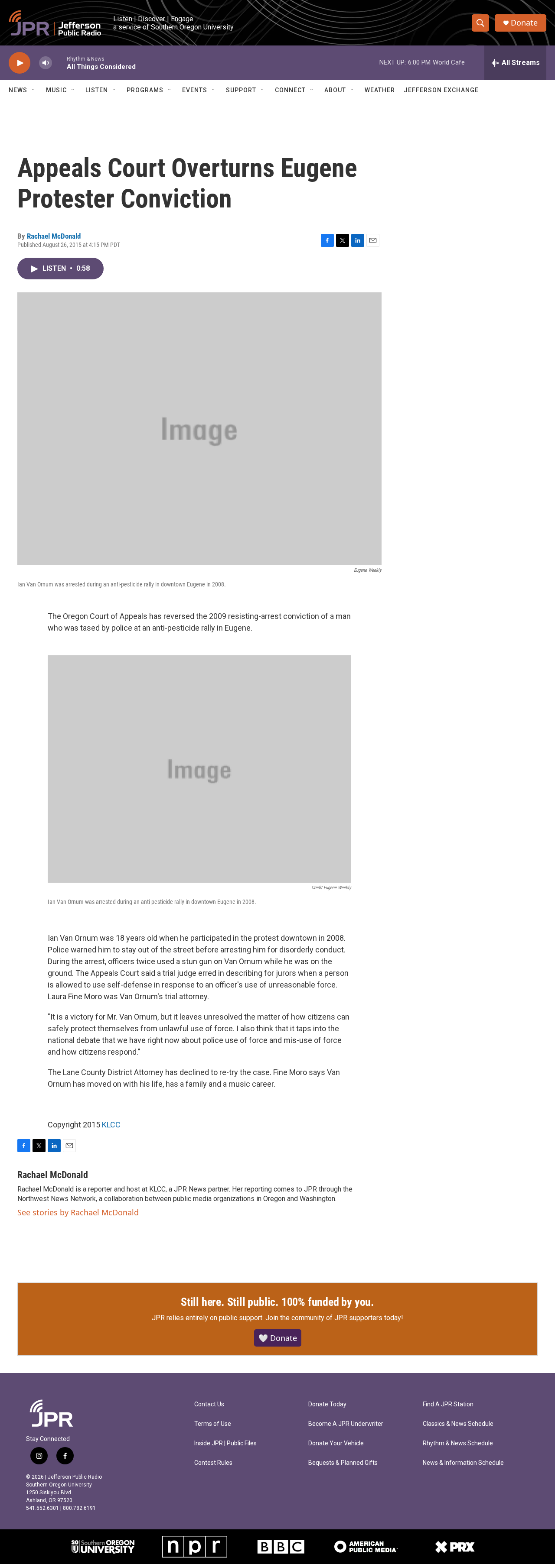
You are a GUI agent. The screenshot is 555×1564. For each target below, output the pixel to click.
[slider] (59, 62)
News (18, 90)
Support (241, 90)
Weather (380, 90)
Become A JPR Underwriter (345, 1424)
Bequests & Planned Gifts (343, 1463)
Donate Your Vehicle (336, 1443)
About (335, 90)
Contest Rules (213, 1463)
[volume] (45, 63)
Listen (96, 90)
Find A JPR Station (448, 1404)
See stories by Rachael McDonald (78, 1212)
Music (56, 90)
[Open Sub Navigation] (33, 90)
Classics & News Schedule (458, 1424)
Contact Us (209, 1404)
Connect (290, 90)
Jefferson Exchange (441, 90)
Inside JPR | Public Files (225, 1443)
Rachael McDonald (54, 236)
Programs (145, 90)
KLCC (111, 1124)
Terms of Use (212, 1424)
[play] (19, 63)
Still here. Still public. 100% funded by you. (277, 1301)
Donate (524, 22)
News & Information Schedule (463, 1463)
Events (194, 90)
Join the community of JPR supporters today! (334, 1318)
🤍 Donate (277, 1338)
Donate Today (327, 1404)
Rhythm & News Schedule (458, 1443)
